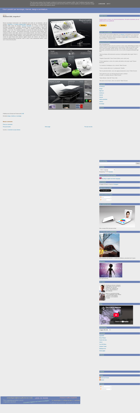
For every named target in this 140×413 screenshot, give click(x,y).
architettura (102, 86)
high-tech (101, 90)
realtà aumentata (103, 99)
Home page (47, 126)
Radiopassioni (102, 348)
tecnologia (18, 116)
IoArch (100, 342)
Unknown (102, 380)
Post (102, 197)
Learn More (101, 3)
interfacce (13, 116)
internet (101, 95)
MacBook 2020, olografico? (11, 16)
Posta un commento (7, 124)
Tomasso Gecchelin (26, 25)
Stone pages (102, 350)
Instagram (116, 184)
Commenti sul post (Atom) (14, 129)
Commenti (103, 199)
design (9, 116)
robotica (101, 101)
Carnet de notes (103, 340)
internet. (101, 97)
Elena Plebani (102, 337)
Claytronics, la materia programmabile (17, 24)
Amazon (123, 34)
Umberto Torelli (102, 346)
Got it (108, 3)
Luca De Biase (102, 344)
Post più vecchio (88, 126)
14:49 (22, 113)
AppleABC (101, 335)
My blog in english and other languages (111, 178)
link (127, 37)
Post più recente (7, 126)
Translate (110, 171)
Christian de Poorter (104, 377)
